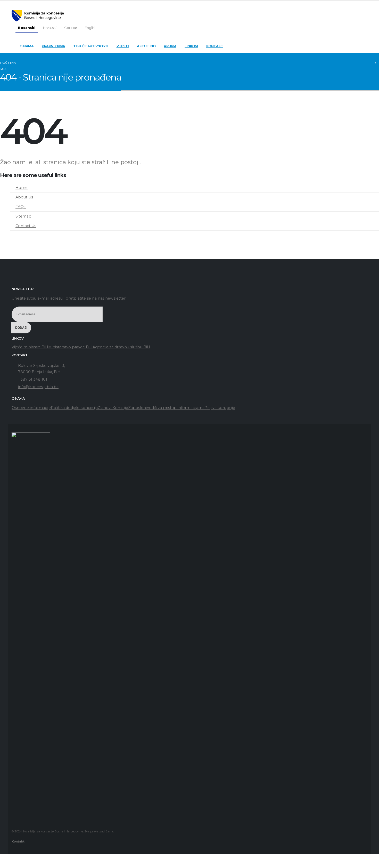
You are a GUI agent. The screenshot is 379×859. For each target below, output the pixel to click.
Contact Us (25, 225)
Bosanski (26, 28)
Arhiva (170, 46)
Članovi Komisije (113, 407)
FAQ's (20, 206)
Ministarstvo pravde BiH (70, 347)
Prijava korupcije (219, 407)
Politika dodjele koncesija (74, 407)
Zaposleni (137, 407)
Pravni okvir (53, 46)
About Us (24, 197)
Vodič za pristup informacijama (175, 407)
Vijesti (123, 46)
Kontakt (214, 46)
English (90, 28)
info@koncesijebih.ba (38, 386)
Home (21, 187)
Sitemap (23, 216)
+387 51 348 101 (32, 379)
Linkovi (191, 46)
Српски (70, 28)
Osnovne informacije (31, 407)
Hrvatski (49, 28)
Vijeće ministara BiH (30, 347)
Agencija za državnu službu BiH (121, 347)
